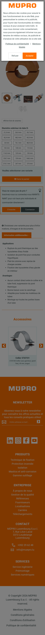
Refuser (15, 56)
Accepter (29, 56)
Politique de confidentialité (17, 44)
